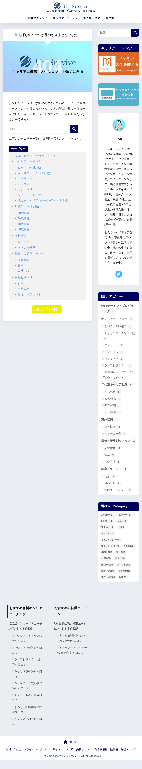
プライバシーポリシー (37, 749)
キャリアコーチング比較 (34, 173)
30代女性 (107, 521)
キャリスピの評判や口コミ (27, 721)
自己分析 (23, 289)
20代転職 (24, 213)
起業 (123, 577)
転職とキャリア (37, 17)
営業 (21, 265)
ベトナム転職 (26, 247)
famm (122, 521)
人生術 (128, 546)
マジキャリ (25, 189)
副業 (21, 283)
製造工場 (23, 271)
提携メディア (128, 749)
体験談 (106, 552)
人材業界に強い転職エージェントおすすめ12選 (69, 626)
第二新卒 (123, 564)
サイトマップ (60, 749)
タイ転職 (23, 242)
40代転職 (24, 224)
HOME (73, 742)
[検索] (74, 129)
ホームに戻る (48, 309)
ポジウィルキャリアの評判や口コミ (27, 638)
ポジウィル (25, 184)
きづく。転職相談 (29, 168)
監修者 (114, 749)
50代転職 (24, 229)
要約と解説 (108, 577)
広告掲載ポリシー (81, 749)
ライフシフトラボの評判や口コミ (27, 662)
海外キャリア (91, 17)
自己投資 (124, 571)
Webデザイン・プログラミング (35, 156)
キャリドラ (25, 178)
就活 (120, 552)
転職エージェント (29, 294)
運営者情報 (101, 749)
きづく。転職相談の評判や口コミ (27, 710)
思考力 (120, 558)
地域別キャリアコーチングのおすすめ (43, 200)
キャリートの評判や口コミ (27, 698)
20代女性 (107, 515)
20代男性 (125, 515)
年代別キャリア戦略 (28, 206)
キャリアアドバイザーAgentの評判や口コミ (72, 650)
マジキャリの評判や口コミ (27, 650)
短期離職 (107, 564)
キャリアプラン (110, 539)
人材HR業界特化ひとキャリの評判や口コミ (72, 638)
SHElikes (107, 527)
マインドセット (110, 546)
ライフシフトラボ (29, 195)
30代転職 (24, 218)
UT (121, 527)
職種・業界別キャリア (29, 253)
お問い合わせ (13, 749)
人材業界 (23, 260)
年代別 (110, 17)
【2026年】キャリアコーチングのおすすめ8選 (25, 626)
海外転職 (20, 235)
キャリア (107, 533)
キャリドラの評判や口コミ (27, 674)
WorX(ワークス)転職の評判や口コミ (27, 686)
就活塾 (106, 558)
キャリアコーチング (65, 17)
